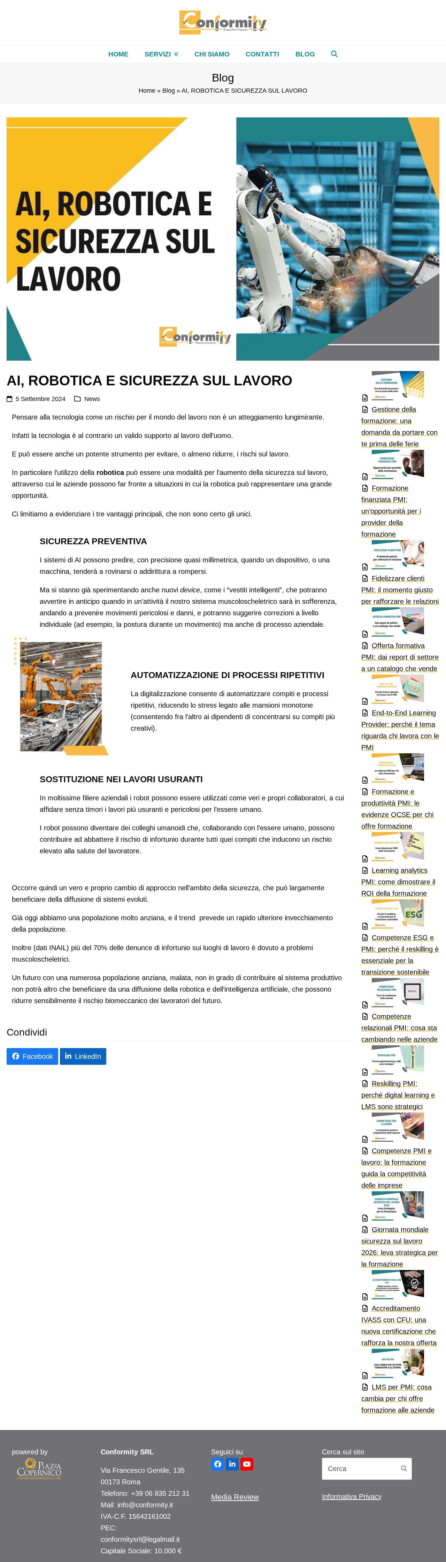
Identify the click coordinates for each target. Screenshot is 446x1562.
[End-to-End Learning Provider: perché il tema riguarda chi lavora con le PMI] (392, 691)
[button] (334, 54)
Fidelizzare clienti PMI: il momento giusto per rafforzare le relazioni (400, 590)
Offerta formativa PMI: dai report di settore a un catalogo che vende (400, 657)
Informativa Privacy (352, 1496)
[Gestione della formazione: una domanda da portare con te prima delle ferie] (392, 387)
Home (147, 90)
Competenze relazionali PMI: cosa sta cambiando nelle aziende (399, 1028)
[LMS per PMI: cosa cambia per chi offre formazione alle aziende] (392, 1365)
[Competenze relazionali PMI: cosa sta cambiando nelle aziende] (392, 994)
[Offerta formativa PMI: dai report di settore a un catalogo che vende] (392, 623)
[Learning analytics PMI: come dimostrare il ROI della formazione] (392, 848)
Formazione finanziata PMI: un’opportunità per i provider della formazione (391, 511)
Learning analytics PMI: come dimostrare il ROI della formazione (398, 882)
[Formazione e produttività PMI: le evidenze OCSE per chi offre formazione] (392, 769)
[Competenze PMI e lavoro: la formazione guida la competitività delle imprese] (392, 1129)
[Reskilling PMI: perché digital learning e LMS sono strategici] (392, 1061)
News (92, 398)
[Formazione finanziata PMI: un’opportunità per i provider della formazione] (392, 466)
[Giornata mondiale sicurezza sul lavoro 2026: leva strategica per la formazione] (392, 1207)
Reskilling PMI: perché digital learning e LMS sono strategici (398, 1095)
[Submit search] (404, 1468)
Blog (168, 90)
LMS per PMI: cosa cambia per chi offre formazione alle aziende (398, 1398)
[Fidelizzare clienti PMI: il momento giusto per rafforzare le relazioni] (392, 556)
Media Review (235, 1497)
